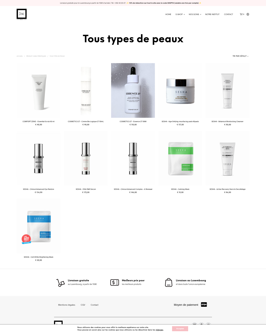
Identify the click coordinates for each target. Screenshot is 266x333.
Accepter (180, 328)
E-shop (179, 14)
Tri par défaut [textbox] (240, 56)
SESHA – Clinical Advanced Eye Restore (38, 189)
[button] (242, 14)
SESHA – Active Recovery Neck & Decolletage (227, 189)
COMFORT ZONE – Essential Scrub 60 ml (38, 121)
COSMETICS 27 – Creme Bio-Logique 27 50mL (86, 121)
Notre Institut (212, 14)
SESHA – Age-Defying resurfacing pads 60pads (180, 121)
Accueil (20, 56)
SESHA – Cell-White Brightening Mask (38, 257)
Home (168, 14)
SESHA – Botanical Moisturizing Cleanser (227, 121)
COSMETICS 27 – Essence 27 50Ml (133, 121)
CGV (83, 304)
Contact (228, 14)
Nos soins (194, 14)
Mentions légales (66, 304)
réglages (159, 330)
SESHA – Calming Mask (180, 189)
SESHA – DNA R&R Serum (86, 189)
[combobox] (231, 56)
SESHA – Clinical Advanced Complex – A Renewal (133, 189)
